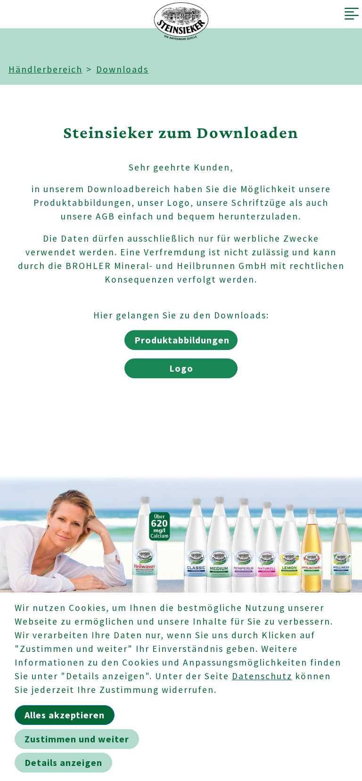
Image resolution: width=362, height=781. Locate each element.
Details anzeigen (63, 762)
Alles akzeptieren (65, 715)
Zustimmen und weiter (77, 739)
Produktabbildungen (182, 340)
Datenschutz (262, 676)
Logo (181, 368)
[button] (352, 14)
